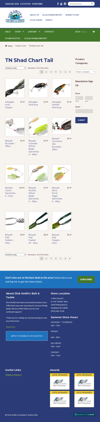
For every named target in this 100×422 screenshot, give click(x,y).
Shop (18, 31)
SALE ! (8, 31)
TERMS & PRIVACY (13, 375)
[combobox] (85, 71)
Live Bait (32, 31)
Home (10, 46)
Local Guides (36, 20)
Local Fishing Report (52, 15)
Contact (49, 31)
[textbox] (85, 71)
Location (25, 4)
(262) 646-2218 (12, 4)
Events (49, 20)
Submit (81, 120)
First (77, 101)
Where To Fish (72, 15)
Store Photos (12, 38)
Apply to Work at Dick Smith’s (27, 336)
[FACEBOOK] (58, 4)
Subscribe (37, 4)
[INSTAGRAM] (65, 4)
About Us (34, 15)
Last (86, 101)
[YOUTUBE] (61, 4)
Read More (10, 327)
